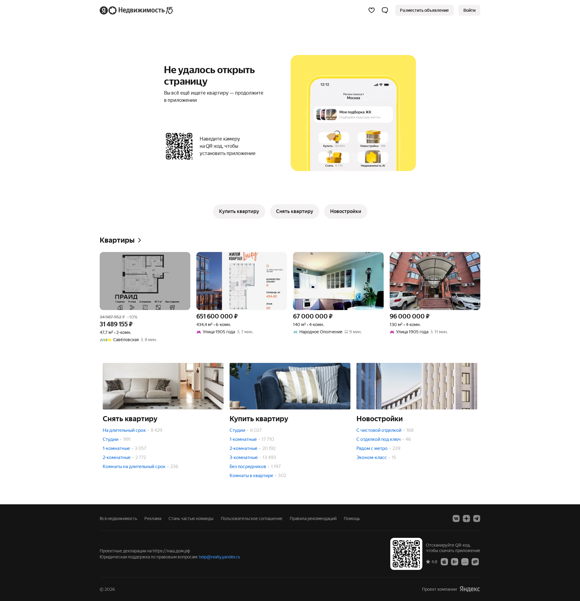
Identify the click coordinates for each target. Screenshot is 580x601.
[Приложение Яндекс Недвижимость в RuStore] (475, 561)
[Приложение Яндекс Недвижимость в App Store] (444, 561)
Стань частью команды (191, 518)
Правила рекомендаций (313, 518)
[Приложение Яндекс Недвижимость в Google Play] (454, 561)
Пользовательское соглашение (251, 518)
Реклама (152, 518)
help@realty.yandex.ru (219, 556)
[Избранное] (371, 10)
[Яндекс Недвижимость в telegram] (476, 518)
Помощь (352, 518)
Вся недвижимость (118, 518)
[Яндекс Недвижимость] (137, 10)
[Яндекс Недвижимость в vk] (456, 518)
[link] (469, 10)
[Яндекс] (469, 589)
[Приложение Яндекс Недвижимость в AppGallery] (465, 561)
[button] (384, 10)
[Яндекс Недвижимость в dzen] (466, 518)
